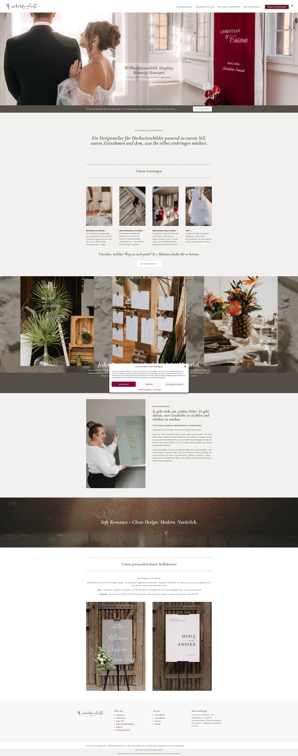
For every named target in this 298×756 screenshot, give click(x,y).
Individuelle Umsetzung (204, 7)
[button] (185, 366)
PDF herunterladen (202, 109)
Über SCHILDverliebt (252, 7)
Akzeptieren (124, 384)
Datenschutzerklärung (145, 389)
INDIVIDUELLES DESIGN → (96, 231)
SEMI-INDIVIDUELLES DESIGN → (131, 231)
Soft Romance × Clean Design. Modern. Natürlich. (149, 522)
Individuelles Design (184, 7)
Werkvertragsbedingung (125, 724)
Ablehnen (149, 384)
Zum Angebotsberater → (149, 264)
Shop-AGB (120, 721)
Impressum (157, 389)
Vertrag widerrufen (123, 730)
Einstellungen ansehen (174, 384)
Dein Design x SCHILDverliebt (229, 7)
